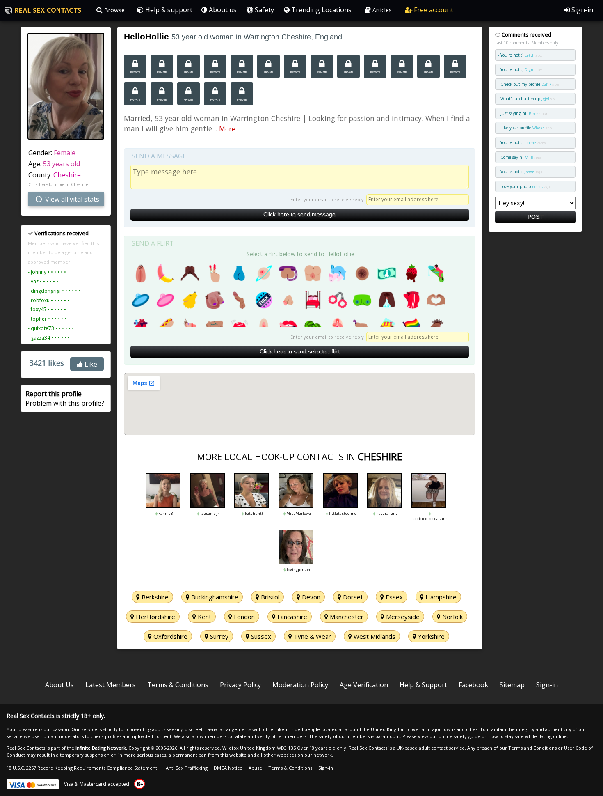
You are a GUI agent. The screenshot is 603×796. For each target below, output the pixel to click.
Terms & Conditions (177, 684)
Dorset (352, 597)
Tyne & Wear (311, 636)
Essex (393, 597)
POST (535, 216)
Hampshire (440, 597)
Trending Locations (321, 9)
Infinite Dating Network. (101, 748)
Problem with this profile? (64, 398)
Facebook (473, 684)
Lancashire (291, 616)
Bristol (269, 597)
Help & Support (423, 684)
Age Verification (364, 684)
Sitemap (512, 684)
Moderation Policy (300, 684)
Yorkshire (430, 636)
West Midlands (373, 636)
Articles (381, 10)
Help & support (168, 9)
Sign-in (581, 9)
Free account (432, 9)
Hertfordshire (154, 616)
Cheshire (67, 174)
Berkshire (154, 597)
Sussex (260, 636)
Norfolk (452, 616)
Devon (310, 597)
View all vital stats (71, 199)
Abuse (255, 768)
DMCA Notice (228, 768)
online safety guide (459, 736)
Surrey (218, 636)
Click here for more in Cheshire (58, 184)
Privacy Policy (240, 684)
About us (222, 9)
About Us (59, 684)
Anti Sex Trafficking (187, 768)
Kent (203, 616)
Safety (263, 9)
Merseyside (402, 616)
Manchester (345, 616)
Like (90, 364)
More (227, 128)
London (243, 616)
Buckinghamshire (214, 597)
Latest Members (110, 684)
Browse (114, 10)
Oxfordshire (169, 636)
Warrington (249, 118)
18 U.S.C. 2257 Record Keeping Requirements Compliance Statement (82, 768)
